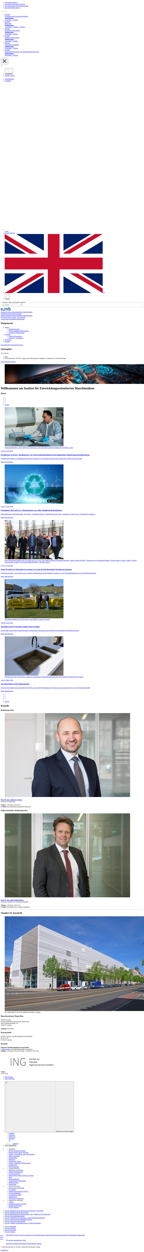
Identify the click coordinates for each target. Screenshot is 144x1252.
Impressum (9, 1243)
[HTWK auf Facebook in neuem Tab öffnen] (10, 1230)
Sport (10, 1177)
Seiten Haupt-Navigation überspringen (13, 319)
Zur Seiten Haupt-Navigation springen (16, 6)
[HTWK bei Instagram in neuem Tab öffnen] (10, 1226)
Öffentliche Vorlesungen (16, 1198)
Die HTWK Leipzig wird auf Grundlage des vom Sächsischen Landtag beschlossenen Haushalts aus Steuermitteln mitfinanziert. (45, 1235)
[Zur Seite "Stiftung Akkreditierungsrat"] (23, 1223)
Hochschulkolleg (14, 1179)
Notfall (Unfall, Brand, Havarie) (19, 1152)
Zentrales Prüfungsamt (16, 1172)
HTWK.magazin (14, 1167)
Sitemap (39, 1243)
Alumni (11, 1202)
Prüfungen (12, 1159)
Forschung (8, 340)
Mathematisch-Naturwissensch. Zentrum (21, 1175)
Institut (7, 327)
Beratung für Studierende (16, 1188)
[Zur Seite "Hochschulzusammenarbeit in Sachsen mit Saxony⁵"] (15, 1221)
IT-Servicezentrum (14, 1174)
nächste (7, 405)
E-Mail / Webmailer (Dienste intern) (20, 1163)
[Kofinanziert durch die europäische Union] (16, 1240)
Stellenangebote (13, 1182)
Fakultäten (8, 81)
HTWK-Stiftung (14, 1207)
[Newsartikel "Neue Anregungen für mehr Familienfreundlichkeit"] (28, 1214)
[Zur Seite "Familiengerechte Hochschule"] (16, 1212)
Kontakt (7, 341)
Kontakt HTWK (10, 233)
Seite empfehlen (10, 1078)
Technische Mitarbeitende (16, 333)
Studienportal (13, 1197)
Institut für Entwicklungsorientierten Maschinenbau (16, 315)
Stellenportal (12, 1184)
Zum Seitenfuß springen (12, 8)
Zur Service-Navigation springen (15, 4)
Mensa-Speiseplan (14, 1156)
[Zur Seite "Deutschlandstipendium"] (14, 1216)
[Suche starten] (21, 305)
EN (104, 292)
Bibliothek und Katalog (16, 1170)
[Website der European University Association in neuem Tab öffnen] (24, 1211)
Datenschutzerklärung (20, 1243)
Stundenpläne (13, 1158)
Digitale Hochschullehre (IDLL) (19, 1191)
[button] (9, 71)
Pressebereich (13, 1165)
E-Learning (12, 1190)
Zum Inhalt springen (11, 2)
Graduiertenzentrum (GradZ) (17, 1204)
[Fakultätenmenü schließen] (4, 61)
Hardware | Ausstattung (16, 338)
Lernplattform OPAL (15, 1195)
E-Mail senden (5, 1049)
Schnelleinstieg (9, 79)
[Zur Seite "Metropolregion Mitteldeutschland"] (18, 1219)
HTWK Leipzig (10, 75)
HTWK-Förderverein (15, 1205)
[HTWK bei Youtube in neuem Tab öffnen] (10, 1232)
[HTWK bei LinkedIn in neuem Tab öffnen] (10, 1228)
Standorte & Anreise (15, 1161)
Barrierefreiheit (31, 1243)
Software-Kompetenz (15, 336)
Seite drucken (9, 1077)
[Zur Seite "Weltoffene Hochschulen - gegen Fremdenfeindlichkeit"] (25, 1218)
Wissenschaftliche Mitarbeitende (19, 331)
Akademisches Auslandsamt (17, 1181)
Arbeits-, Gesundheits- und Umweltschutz (22, 1154)
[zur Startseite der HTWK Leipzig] (13, 317)
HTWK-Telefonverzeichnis (17, 1151)
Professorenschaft (14, 329)
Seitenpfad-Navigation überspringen (12, 345)
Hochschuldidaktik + (15, 1193)
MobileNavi (4, 1250)
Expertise (7, 334)
